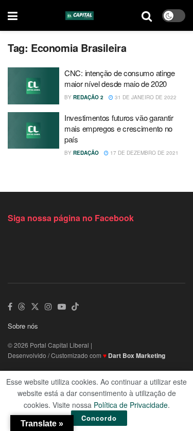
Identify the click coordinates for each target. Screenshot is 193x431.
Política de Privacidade (131, 405)
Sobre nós (23, 326)
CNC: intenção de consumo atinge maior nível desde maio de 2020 (119, 78)
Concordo (99, 418)
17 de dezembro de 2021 (144, 152)
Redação (86, 152)
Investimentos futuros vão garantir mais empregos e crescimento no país (118, 128)
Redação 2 (88, 97)
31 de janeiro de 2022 (145, 97)
